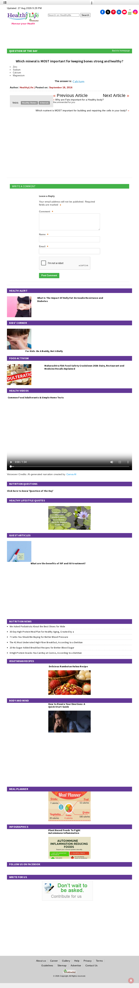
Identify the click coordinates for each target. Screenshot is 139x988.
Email (43, 246)
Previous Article (72, 95)
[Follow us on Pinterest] (113, 11)
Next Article (114, 95)
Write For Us (18, 877)
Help (76, 960)
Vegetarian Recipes (21, 661)
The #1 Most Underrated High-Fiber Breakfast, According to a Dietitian (46, 642)
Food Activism (19, 358)
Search (85, 15)
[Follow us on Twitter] (108, 11)
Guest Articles (20, 535)
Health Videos (19, 390)
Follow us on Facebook (24, 864)
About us (41, 960)
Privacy (88, 960)
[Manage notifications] (131, 980)
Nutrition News (20, 621)
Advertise (76, 965)
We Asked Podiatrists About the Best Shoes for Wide (37, 626)
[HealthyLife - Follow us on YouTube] (124, 11)
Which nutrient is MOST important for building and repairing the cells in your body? (81, 110)
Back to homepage (121, 50)
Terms (99, 960)
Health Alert (18, 290)
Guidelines (47, 965)
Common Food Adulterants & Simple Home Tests (36, 397)
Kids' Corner (18, 322)
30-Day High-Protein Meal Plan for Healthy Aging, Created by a (42, 631)
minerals (44, 103)
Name (43, 234)
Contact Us (91, 965)
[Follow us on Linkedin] (119, 11)
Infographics (18, 826)
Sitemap (61, 965)
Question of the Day (23, 51)
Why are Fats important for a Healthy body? (79, 99)
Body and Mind (19, 700)
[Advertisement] (62, 36)
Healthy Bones (29, 103)
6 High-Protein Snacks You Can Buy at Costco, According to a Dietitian (46, 652)
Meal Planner (18, 789)
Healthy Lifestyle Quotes (27, 500)
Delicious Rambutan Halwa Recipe (68, 666)
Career (54, 960)
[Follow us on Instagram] (135, 11)
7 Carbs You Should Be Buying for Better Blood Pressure (39, 636)
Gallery (66, 960)
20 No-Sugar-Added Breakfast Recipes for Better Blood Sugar (42, 647)
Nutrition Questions (23, 483)
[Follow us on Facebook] (102, 11)
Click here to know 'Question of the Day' (30, 490)
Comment (46, 211)
